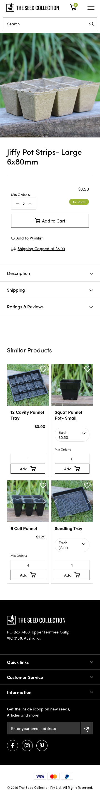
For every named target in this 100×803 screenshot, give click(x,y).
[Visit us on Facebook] (12, 745)
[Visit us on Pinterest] (42, 745)
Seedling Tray (68, 528)
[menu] (91, 24)
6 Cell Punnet (24, 528)
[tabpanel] (50, 85)
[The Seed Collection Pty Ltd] (32, 6)
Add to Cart (53, 220)
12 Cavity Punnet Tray (27, 415)
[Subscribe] (87, 728)
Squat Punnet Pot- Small (68, 415)
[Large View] (50, 85)
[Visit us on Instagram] (27, 745)
